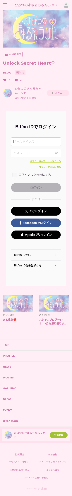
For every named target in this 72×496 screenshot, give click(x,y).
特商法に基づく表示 (20, 470)
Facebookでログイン (37, 223)
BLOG (7, 72)
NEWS (7, 366)
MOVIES (8, 377)
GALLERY (9, 388)
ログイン (66, 5)
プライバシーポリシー (19, 462)
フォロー (60, 93)
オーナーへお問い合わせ (36, 477)
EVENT (7, 410)
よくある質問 (52, 470)
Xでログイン (38, 211)
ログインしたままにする (34, 175)
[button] (36, 234)
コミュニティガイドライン (52, 462)
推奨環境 (19, 454)
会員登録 (58, 435)
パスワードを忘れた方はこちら (45, 161)
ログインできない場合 (50, 167)
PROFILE (9, 355)
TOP (6, 345)
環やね (20, 72)
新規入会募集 (10, 421)
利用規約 (52, 454)
